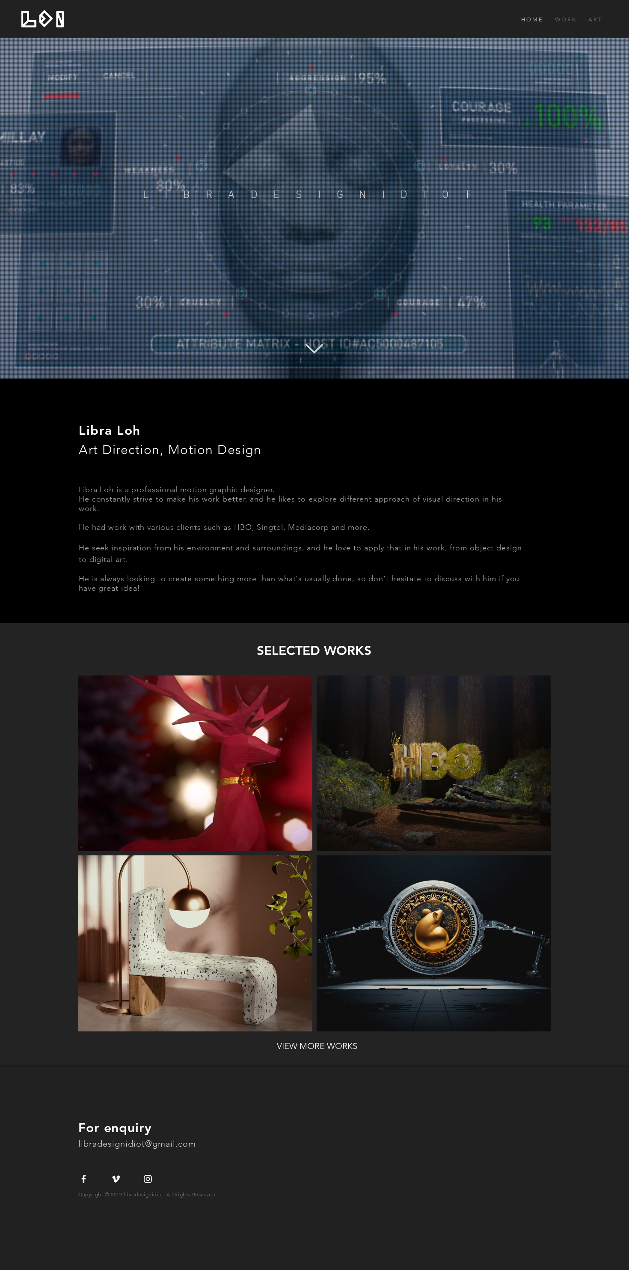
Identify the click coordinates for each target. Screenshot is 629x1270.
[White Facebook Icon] (83, 1179)
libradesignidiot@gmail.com (138, 1144)
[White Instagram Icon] (147, 1179)
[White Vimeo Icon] (115, 1179)
